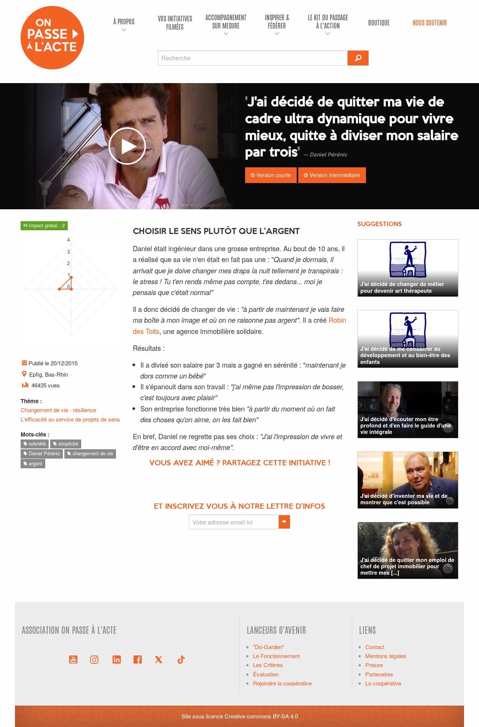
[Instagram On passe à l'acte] (96, 659)
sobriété (36, 443)
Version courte (273, 175)
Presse (374, 665)
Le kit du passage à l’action (328, 21)
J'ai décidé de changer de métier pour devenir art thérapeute (402, 287)
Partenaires (379, 674)
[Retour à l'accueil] (52, 37)
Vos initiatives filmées (175, 22)
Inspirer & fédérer (277, 21)
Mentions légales (385, 656)
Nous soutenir (430, 22)
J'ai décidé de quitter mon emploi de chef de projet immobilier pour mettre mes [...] (407, 566)
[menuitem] (123, 22)
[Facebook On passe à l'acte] (137, 659)
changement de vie (92, 453)
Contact (374, 647)
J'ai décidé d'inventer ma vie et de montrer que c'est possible (404, 499)
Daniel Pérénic (43, 453)
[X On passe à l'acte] (160, 659)
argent (34, 463)
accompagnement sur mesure (226, 21)
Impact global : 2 (46, 225)
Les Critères (268, 665)
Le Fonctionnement (276, 656)
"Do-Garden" (268, 647)
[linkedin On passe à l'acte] (116, 659)
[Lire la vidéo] (127, 146)
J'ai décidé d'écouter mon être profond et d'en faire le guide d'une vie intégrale (405, 425)
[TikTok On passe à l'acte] (181, 659)
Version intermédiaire (334, 175)
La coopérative (383, 683)
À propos (123, 21)
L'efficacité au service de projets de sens (70, 419)
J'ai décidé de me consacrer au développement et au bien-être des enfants (405, 355)
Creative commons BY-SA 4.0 (261, 716)
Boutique (379, 22)
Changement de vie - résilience (58, 410)
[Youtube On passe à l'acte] (73, 659)
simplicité (67, 443)
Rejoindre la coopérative (282, 683)
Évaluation (265, 674)
